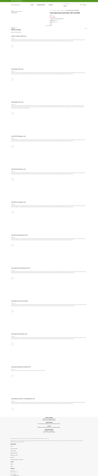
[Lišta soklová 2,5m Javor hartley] (19, 289)
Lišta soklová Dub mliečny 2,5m (19, 334)
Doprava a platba (13, 450)
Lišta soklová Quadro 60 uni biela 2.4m (21, 367)
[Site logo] (13, 4)
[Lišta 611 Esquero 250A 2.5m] (16, 32)
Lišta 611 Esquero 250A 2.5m (18, 36)
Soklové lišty (63, 10)
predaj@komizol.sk (16, 475)
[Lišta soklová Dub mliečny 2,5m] (19, 322)
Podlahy (58, 10)
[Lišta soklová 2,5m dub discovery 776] (19, 256)
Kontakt (11, 466)
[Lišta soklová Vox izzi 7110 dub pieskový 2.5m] (19, 387)
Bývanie (54, 10)
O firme (11, 446)
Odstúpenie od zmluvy (14, 455)
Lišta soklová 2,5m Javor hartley (19, 301)
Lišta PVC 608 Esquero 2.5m (18, 136)
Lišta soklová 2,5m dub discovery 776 (20, 268)
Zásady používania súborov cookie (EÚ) (16, 459)
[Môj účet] (78, 5)
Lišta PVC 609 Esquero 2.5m (18, 169)
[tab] (49, 26)
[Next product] (82, 10)
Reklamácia (12, 457)
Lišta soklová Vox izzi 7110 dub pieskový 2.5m (23, 398)
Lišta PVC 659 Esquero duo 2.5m (19, 235)
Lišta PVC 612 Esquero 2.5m (18, 202)
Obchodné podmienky (14, 448)
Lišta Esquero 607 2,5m (17, 69)
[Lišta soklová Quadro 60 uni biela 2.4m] (19, 355)
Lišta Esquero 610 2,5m (17, 102)
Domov (51, 10)
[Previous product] (80, 10)
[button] (12, 46)
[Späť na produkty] (81, 10)
